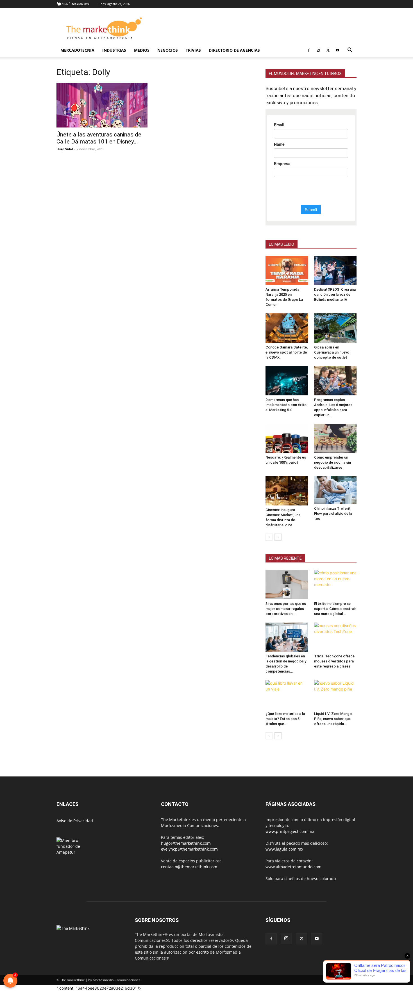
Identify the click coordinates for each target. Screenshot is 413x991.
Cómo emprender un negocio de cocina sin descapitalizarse (332, 462)
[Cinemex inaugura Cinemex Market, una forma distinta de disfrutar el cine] (287, 490)
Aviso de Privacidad (74, 820)
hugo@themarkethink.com (186, 843)
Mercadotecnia (77, 50)
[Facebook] (309, 50)
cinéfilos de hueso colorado (310, 878)
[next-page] (278, 537)
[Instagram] (318, 50)
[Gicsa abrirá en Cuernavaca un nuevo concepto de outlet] (335, 328)
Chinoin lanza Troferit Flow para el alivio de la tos (333, 513)
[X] (328, 50)
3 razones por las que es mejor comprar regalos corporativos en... (286, 609)
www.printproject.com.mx (290, 831)
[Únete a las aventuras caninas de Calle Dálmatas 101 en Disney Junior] (102, 105)
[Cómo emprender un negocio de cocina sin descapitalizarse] (335, 438)
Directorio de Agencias (234, 50)
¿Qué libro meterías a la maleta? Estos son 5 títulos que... (285, 719)
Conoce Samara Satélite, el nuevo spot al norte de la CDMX (287, 352)
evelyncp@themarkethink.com (189, 849)
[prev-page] (269, 537)
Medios (141, 50)
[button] (350, 50)
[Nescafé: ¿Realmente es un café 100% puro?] (287, 438)
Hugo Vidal (64, 149)
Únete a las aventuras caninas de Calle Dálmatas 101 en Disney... (98, 138)
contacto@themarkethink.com (189, 866)
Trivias (193, 50)
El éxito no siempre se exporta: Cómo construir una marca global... (335, 609)
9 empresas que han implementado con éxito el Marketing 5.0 (286, 405)
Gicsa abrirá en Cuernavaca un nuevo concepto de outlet (331, 352)
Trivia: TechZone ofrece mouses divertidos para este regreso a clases (334, 661)
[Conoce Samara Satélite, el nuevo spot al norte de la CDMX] (287, 328)
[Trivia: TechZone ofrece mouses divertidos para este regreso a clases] (335, 637)
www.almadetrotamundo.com (293, 866)
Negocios (167, 50)
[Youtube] (337, 50)
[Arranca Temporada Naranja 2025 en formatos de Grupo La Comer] (287, 270)
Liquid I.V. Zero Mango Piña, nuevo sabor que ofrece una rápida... (333, 719)
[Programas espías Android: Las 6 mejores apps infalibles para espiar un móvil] (335, 380)
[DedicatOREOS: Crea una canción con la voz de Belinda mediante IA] (335, 270)
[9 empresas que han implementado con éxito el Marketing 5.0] (287, 380)
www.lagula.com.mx (284, 849)
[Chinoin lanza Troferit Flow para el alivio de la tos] (335, 490)
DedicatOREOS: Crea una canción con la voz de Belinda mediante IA (335, 294)
